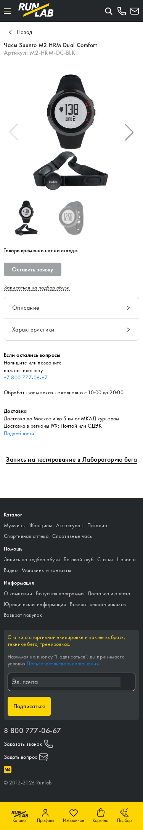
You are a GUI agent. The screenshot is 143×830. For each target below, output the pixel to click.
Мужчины (15, 525)
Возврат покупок (23, 614)
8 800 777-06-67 (32, 730)
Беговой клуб (78, 559)
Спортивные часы (72, 536)
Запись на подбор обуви (32, 559)
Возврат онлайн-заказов (98, 604)
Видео (11, 570)
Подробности (19, 433)
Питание (97, 525)
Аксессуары (70, 525)
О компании (18, 593)
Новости (126, 559)
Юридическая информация (35, 604)
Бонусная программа (60, 593)
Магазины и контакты (46, 570)
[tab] (71, 308)
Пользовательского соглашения (63, 663)
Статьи (105, 559)
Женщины (40, 525)
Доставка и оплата (109, 593)
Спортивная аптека (26, 536)
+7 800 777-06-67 (26, 377)
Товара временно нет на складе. (41, 250)
